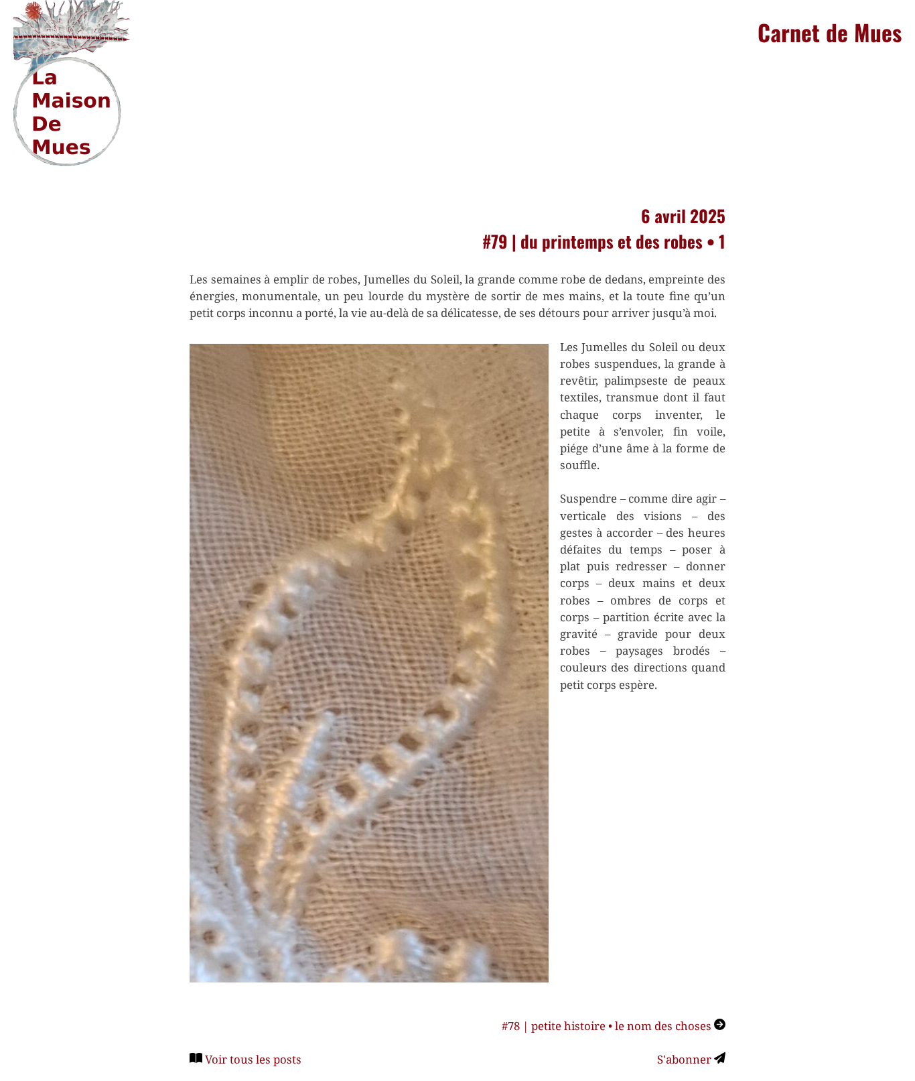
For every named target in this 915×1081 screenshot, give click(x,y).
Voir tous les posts (253, 1059)
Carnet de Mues (830, 32)
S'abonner (685, 1059)
